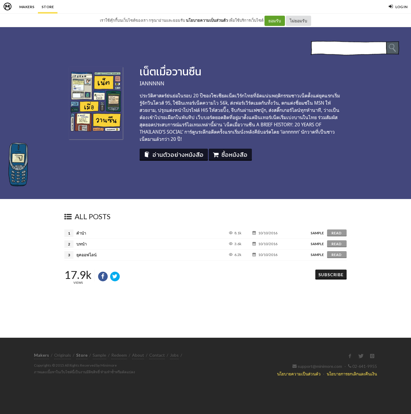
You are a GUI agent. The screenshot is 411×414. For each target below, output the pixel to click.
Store (48, 7)
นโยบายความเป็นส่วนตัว (207, 20)
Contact (157, 355)
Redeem (119, 355)
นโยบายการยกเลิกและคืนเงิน (352, 373)
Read (337, 233)
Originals (62, 355)
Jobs (174, 355)
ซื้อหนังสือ (234, 154)
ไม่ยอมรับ (298, 20)
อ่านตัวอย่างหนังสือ (178, 154)
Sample (99, 355)
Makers (26, 7)
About (138, 355)
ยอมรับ (274, 20)
